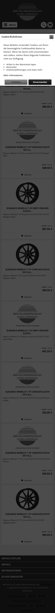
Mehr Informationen (13, 75)
